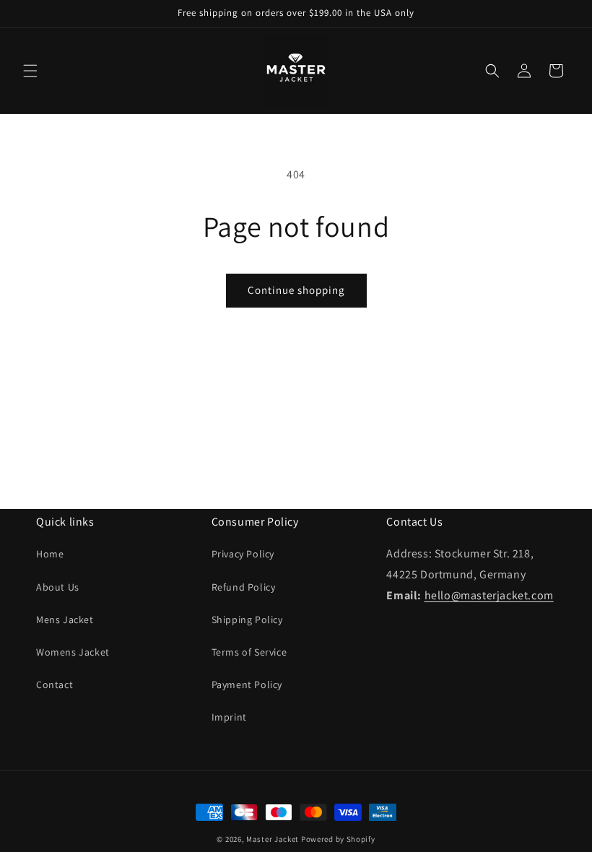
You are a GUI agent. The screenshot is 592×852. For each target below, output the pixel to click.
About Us (57, 587)
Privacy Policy (243, 553)
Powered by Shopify (338, 839)
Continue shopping (296, 290)
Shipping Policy (247, 619)
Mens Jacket (65, 619)
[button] (30, 71)
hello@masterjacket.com (489, 595)
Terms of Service (249, 651)
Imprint (229, 716)
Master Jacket (272, 839)
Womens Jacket (73, 651)
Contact (54, 684)
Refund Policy (244, 587)
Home (50, 553)
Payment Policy (247, 684)
